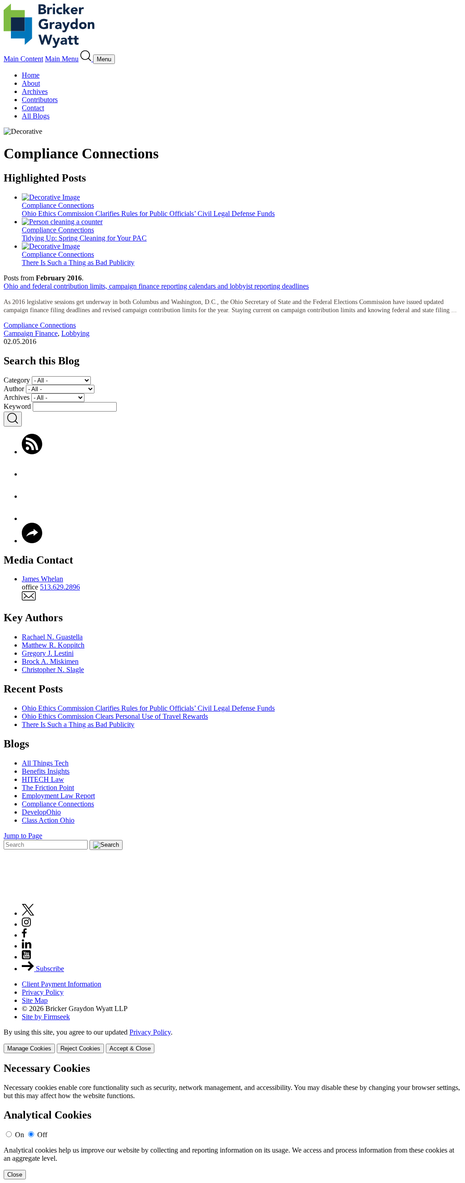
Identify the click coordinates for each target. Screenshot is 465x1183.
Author (14, 389)
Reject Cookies (80, 1048)
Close (14, 1174)
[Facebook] (32, 474)
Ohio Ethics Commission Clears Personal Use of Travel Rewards (115, 716)
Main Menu (62, 59)
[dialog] (232, 1040)
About (31, 83)
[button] (32, 541)
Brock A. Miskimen (50, 661)
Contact (33, 108)
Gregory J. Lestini (48, 653)
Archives (35, 91)
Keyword (17, 406)
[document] (232, 1121)
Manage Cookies (29, 1048)
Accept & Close (130, 1048)
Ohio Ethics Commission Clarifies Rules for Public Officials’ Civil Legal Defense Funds (148, 708)
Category (17, 380)
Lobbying (75, 333)
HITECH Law (43, 779)
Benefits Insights (45, 771)
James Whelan (42, 579)
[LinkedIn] (32, 518)
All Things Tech (45, 763)
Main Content (23, 59)
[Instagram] (27, 924)
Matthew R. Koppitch (53, 645)
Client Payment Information (61, 984)
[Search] (86, 59)
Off (42, 1135)
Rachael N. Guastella (52, 637)
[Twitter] (32, 496)
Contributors (40, 99)
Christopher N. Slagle (53, 669)
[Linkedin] (26, 946)
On (19, 1135)
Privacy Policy (43, 992)
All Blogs (35, 116)
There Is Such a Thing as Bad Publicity (78, 724)
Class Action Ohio (48, 820)
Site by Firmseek (46, 1017)
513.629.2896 (60, 587)
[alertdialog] (232, 1121)
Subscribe (49, 968)
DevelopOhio (41, 812)
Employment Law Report (58, 796)
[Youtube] (26, 957)
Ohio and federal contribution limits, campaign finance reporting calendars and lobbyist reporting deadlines (156, 286)
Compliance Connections (40, 325)
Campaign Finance (31, 333)
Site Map (35, 1000)
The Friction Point (48, 787)
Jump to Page (23, 835)
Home (31, 75)
